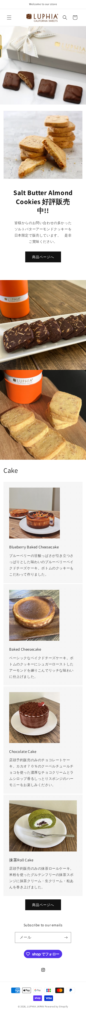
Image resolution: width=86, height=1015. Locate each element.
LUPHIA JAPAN (35, 1006)
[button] (9, 17)
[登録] (66, 937)
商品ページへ (43, 257)
